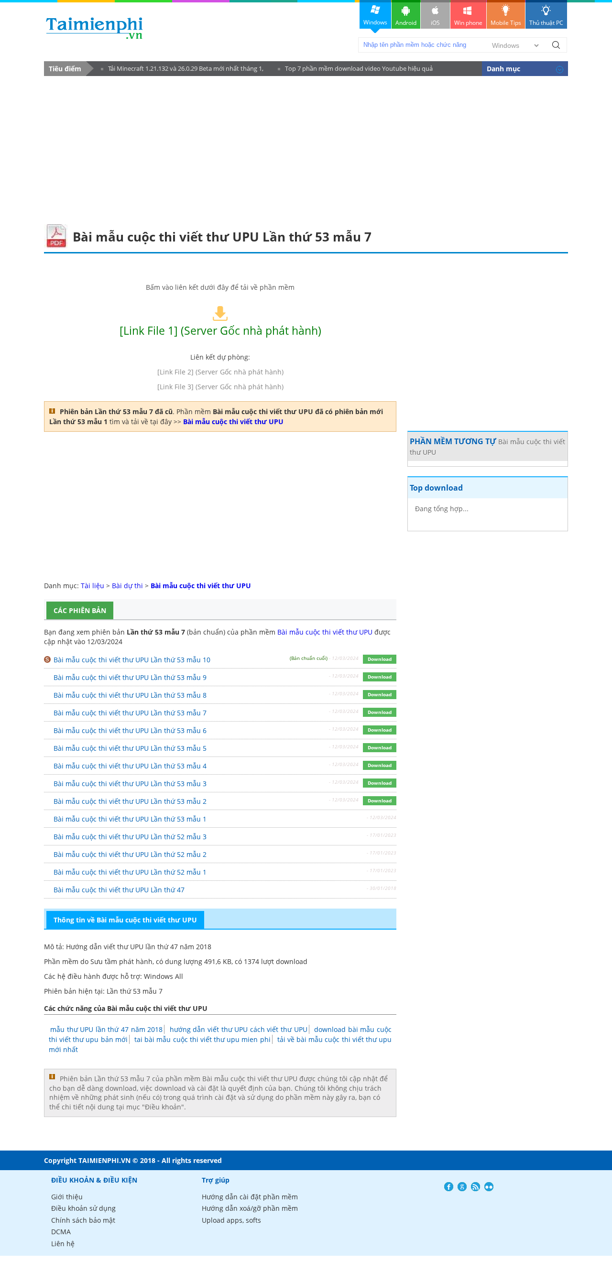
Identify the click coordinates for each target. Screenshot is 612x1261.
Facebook (448, 1186)
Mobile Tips (506, 23)
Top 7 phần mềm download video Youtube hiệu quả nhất (355, 70)
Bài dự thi (127, 585)
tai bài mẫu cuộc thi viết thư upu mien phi (202, 1039)
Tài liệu (92, 585)
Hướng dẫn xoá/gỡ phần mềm (250, 1208)
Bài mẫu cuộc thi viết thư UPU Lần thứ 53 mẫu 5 (130, 748)
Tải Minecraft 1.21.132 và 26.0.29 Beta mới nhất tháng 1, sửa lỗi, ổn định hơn (182, 70)
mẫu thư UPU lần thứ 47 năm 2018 (106, 1029)
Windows (375, 22)
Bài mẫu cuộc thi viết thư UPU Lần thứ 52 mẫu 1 (130, 872)
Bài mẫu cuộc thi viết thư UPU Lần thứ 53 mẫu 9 (130, 677)
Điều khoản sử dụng (83, 1208)
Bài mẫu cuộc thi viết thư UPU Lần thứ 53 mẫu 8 (130, 695)
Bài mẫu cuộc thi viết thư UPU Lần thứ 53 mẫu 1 (130, 818)
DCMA (61, 1231)
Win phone (468, 23)
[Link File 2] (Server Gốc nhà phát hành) (220, 371)
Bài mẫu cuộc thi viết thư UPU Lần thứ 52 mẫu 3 (130, 836)
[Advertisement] (306, 148)
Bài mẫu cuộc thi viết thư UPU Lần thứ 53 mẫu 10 (132, 659)
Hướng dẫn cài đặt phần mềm (250, 1196)
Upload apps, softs (231, 1220)
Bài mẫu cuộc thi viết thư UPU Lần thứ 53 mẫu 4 (130, 765)
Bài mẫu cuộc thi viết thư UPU (324, 631)
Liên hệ (63, 1243)
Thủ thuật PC (546, 23)
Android (405, 23)
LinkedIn (488, 1186)
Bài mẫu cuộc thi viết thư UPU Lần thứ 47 (119, 889)
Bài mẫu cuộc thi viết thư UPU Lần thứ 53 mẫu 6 (130, 730)
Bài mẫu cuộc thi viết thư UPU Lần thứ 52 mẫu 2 (130, 854)
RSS (475, 1186)
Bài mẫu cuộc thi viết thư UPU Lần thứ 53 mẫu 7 (130, 712)
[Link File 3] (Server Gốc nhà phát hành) (220, 386)
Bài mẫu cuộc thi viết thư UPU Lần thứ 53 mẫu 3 (130, 783)
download (94, 28)
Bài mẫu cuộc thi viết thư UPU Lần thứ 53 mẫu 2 (130, 801)
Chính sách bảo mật (83, 1220)
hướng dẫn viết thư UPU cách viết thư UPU (238, 1029)
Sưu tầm (103, 961)
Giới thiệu (67, 1196)
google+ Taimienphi (462, 1186)
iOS (435, 23)
